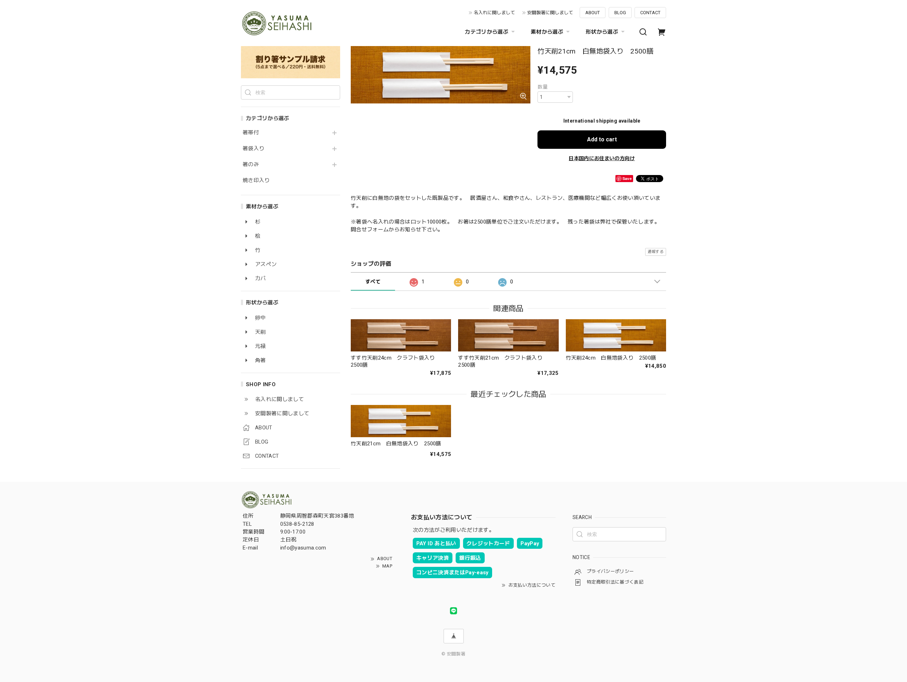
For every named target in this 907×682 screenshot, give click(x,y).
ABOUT (592, 12)
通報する (656, 251)
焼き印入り (256, 180)
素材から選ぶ (547, 32)
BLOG (620, 12)
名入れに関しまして (494, 12)
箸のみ (251, 165)
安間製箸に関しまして (550, 12)
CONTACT (650, 12)
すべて (373, 281)
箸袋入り (253, 149)
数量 (542, 87)
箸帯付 (251, 133)
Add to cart (602, 139)
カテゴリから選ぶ (486, 32)
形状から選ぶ (602, 32)
